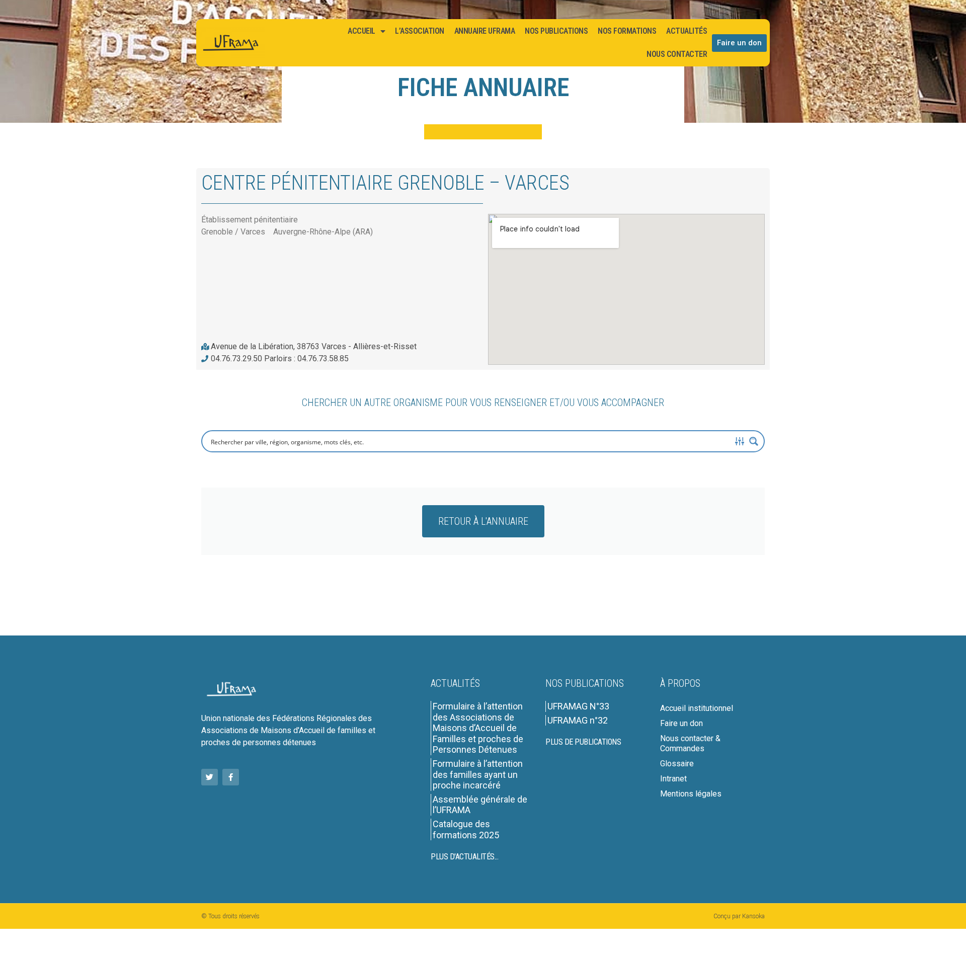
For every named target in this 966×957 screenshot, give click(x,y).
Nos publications (556, 31)
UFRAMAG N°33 (578, 706)
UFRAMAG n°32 (577, 720)
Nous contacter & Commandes (690, 743)
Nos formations (627, 31)
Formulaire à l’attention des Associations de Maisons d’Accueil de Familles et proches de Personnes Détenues (478, 728)
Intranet (673, 778)
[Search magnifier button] (754, 441)
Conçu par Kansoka (739, 916)
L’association (419, 31)
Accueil (361, 31)
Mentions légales (690, 794)
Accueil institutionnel (696, 708)
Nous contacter (677, 54)
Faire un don (681, 723)
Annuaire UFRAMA (484, 31)
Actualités (686, 31)
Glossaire (677, 763)
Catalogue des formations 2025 (466, 829)
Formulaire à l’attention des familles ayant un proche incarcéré (478, 774)
